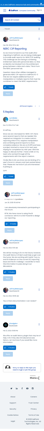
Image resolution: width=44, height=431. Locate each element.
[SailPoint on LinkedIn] (17, 389)
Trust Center (33, 403)
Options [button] (39, 29)
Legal (13, 421)
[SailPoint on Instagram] (33, 389)
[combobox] (22, 19)
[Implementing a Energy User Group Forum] (39, 106)
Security (13, 409)
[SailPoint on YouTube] (27, 389)
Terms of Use (33, 415)
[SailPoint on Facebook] (22, 389)
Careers (33, 397)
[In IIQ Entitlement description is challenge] (35, 106)
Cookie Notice (12, 415)
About (12, 397)
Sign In (39, 10)
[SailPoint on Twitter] (11, 389)
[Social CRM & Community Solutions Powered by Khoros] (34, 377)
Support (13, 403)
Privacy (34, 409)
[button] (39, 39)
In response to (14, 199)
